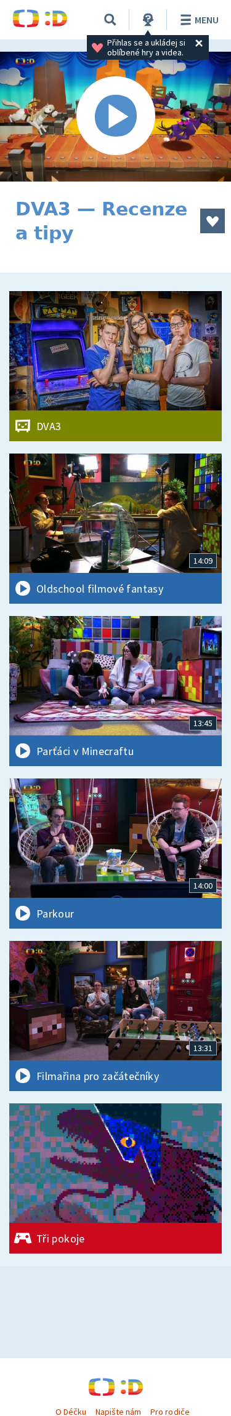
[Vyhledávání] (110, 19)
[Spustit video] (115, 117)
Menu (207, 20)
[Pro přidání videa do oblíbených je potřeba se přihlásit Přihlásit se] (212, 221)
